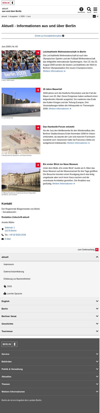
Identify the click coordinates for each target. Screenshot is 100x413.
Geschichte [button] (7, 324)
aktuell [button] (5, 257)
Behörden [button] (7, 361)
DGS (9, 286)
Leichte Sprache (14, 294)
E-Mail (8, 239)
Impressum (9, 264)
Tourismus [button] (7, 331)
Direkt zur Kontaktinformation (48, 36)
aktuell (4, 16)
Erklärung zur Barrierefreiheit (17, 279)
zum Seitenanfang (86, 249)
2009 (22, 16)
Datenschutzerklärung (14, 271)
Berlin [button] (5, 309)
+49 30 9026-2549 (17, 235)
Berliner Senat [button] (9, 316)
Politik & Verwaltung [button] (12, 369)
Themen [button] (6, 384)
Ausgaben (14, 16)
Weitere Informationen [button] (13, 391)
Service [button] (5, 354)
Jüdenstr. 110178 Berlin (11, 229)
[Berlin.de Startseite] (8, 3)
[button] (95, 16)
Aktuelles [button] (6, 376)
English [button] (5, 301)
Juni (29, 16)
